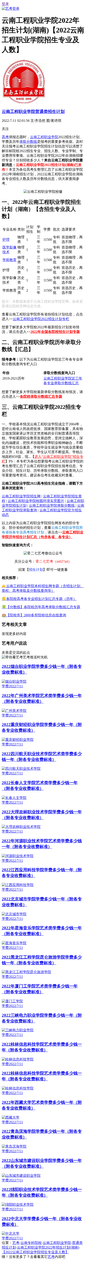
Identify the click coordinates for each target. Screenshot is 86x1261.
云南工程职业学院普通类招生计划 (33, 111)
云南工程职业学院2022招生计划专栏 (41, 319)
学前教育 (9, 260)
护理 (5, 239)
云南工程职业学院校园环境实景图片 (36, 501)
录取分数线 (28, 141)
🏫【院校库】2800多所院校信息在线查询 (34, 615)
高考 (5, 137)
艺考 (15, 1243)
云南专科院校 (31, 1243)
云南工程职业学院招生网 (21, 496)
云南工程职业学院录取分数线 (52, 505)
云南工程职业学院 (44, 137)
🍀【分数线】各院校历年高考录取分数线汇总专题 (41, 607)
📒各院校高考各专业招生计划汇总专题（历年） (39, 599)
